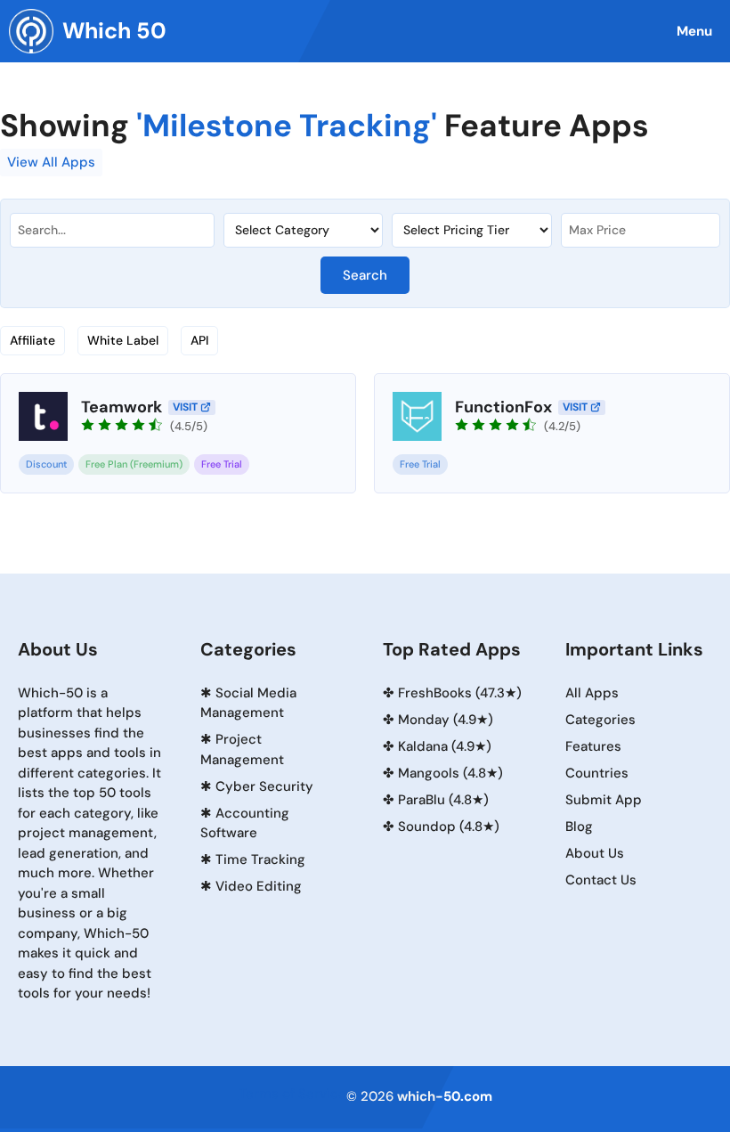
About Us (594, 853)
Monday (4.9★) (445, 720)
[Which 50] (31, 31)
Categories (600, 720)
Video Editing (258, 886)
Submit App (603, 800)
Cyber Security (264, 786)
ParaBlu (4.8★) (443, 800)
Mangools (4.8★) (450, 773)
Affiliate (32, 340)
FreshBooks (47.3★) (460, 693)
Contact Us (601, 880)
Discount (46, 464)
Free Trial (221, 464)
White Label (122, 340)
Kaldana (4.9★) (444, 746)
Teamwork (121, 407)
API (199, 340)
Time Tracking (260, 859)
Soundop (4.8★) (448, 826)
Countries (597, 773)
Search (365, 275)
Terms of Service (292, 1094)
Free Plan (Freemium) (133, 464)
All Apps (592, 693)
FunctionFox (503, 407)
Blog (579, 826)
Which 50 (114, 30)
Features (593, 746)
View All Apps (51, 162)
